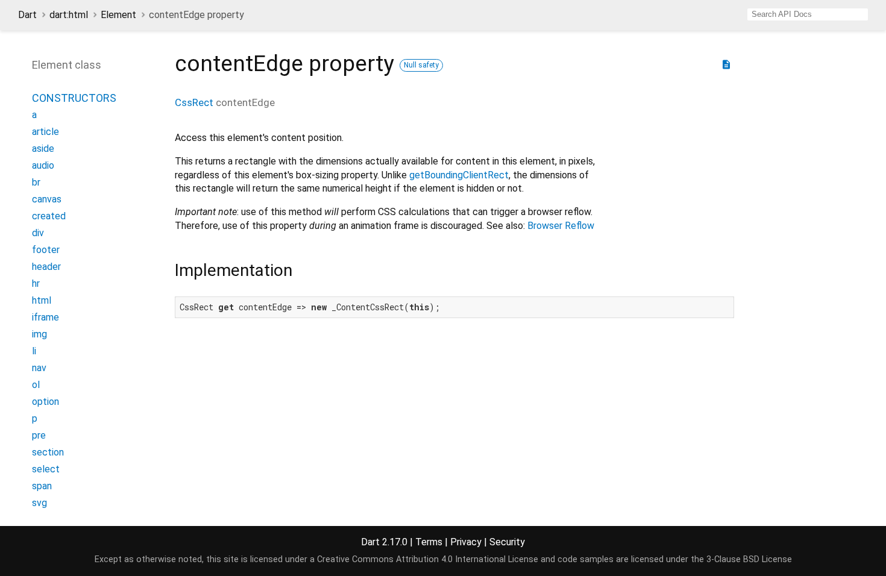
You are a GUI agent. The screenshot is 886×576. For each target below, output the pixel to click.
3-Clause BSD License (749, 559)
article (45, 131)
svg (39, 503)
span (42, 486)
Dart (27, 14)
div (38, 233)
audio (43, 165)
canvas (46, 199)
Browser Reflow (560, 225)
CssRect (194, 102)
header (46, 266)
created (49, 216)
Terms (428, 542)
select (46, 469)
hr (36, 283)
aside (43, 148)
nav (39, 368)
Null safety (421, 65)
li (34, 351)
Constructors (74, 98)
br (36, 182)
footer (46, 249)
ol (36, 384)
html (41, 300)
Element (118, 14)
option (45, 401)
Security (507, 542)
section (48, 452)
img (39, 334)
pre (39, 435)
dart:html (68, 14)
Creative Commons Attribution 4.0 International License (427, 559)
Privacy (466, 542)
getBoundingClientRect (459, 175)
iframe (45, 317)
